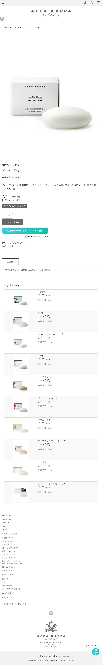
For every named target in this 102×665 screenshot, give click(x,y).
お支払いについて (8, 544)
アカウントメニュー (85, 2)
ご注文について (8, 538)
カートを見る (91, 2)
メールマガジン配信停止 (11, 589)
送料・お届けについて (10, 548)
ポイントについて (8, 554)
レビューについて (8, 558)
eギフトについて (8, 541)
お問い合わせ (7, 597)
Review (5, 529)
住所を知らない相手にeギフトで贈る (25, 230)
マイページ (6, 582)
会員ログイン (7, 579)
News (4, 526)
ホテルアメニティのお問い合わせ (14, 604)
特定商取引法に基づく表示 (38, 660)
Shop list (5, 522)
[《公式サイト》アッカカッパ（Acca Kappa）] (51, 11)
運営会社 (53, 660)
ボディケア (14, 28)
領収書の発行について (10, 567)
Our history (6, 519)
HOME (5, 28)
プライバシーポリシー (67, 660)
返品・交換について (9, 551)
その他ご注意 (7, 570)
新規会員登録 (7, 585)
